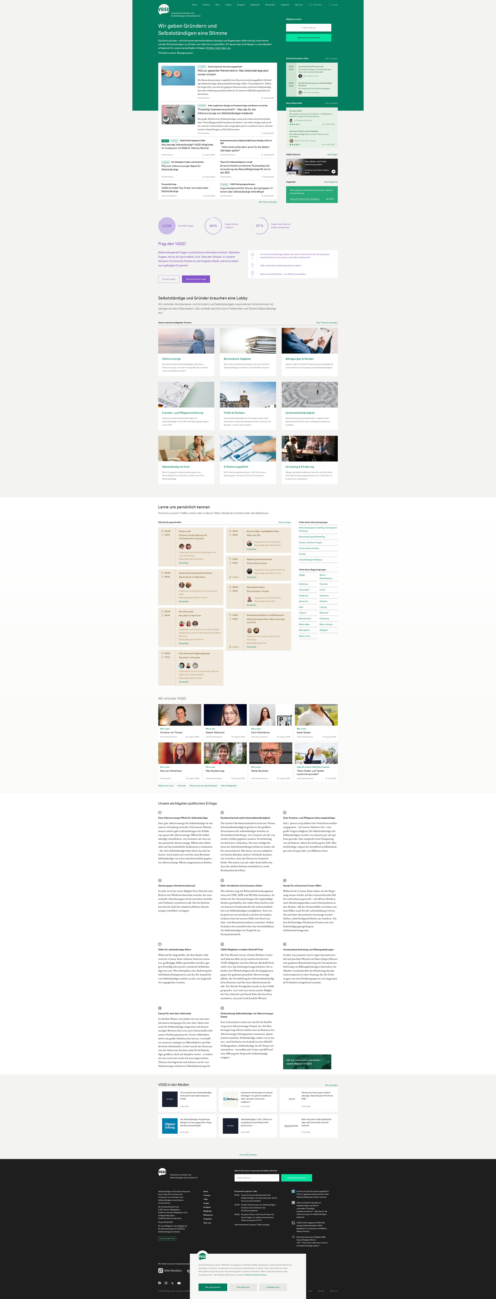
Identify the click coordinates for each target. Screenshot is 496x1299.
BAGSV (181, 1226)
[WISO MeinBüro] (170, 1271)
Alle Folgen (332, 154)
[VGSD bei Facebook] (159, 1284)
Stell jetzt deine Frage (196, 279)
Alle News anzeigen (268, 202)
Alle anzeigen (331, 58)
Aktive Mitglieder (229, 785)
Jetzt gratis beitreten (296, 1177)
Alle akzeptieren (213, 1287)
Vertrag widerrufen (167, 1238)
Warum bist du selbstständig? (203, 785)
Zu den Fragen (169, 279)
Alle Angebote (331, 182)
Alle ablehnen (243, 1287)
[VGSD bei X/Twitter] (172, 1284)
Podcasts (181, 785)
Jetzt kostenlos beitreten (308, 37)
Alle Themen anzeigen (327, 322)
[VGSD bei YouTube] (179, 1284)
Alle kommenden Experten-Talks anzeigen (252, 1224)
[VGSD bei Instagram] (166, 1284)
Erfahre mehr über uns (219, 47)
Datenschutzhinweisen (256, 1274)
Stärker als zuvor (166, 785)
